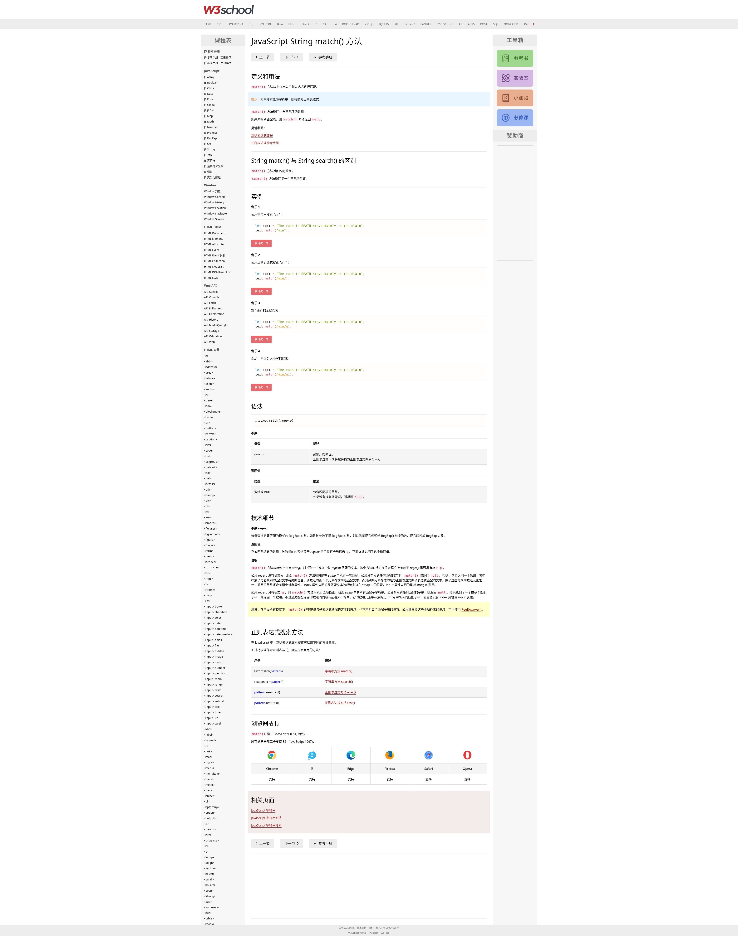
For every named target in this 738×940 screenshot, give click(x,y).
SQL (251, 24)
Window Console (214, 197)
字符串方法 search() (339, 682)
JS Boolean (211, 82)
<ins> (207, 601)
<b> (206, 395)
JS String (209, 149)
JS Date (208, 93)
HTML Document (214, 233)
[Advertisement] (366, 885)
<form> (208, 551)
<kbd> (208, 729)
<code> (208, 450)
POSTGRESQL (489, 24)
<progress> (211, 840)
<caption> (210, 439)
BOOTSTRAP (350, 24)
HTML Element (213, 238)
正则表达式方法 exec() (340, 692)
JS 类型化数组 (212, 177)
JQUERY (384, 24)
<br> (207, 422)
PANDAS (425, 24)
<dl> (207, 506)
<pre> (208, 835)
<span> (209, 890)
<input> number (214, 668)
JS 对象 (208, 155)
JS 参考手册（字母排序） (219, 63)
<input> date (212, 623)
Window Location (215, 208)
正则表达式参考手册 (265, 143)
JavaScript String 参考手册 (323, 57)
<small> (209, 879)
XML (397, 24)
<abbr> (208, 361)
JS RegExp (210, 138)
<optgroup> (211, 807)
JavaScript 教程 (515, 117)
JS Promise (211, 132)
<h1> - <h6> (211, 567)
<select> (209, 874)
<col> (207, 456)
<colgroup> (211, 461)
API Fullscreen (213, 308)
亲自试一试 (261, 243)
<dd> (207, 473)
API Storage (211, 330)
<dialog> (209, 495)
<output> (210, 818)
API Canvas (211, 291)
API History (211, 319)
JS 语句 (208, 171)
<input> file (211, 645)
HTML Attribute (214, 244)
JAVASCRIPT (235, 24)
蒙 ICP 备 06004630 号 (387, 927)
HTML (207, 24)
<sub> (208, 902)
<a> (206, 356)
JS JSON (209, 110)
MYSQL (368, 24)
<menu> (209, 768)
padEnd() (291, 57)
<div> (207, 500)
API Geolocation (214, 314)
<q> (206, 846)
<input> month (213, 662)
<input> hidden (214, 651)
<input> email (213, 640)
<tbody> (209, 924)
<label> (209, 734)
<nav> (208, 790)
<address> (211, 367)
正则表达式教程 (262, 135)
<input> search (214, 695)
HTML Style (211, 277)
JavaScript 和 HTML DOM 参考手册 (515, 58)
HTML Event (211, 250)
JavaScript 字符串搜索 (266, 825)
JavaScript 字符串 (263, 810)
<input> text (212, 707)
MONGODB (511, 24)
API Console (211, 297)
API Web (209, 342)
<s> (206, 851)
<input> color (212, 617)
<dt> (207, 512)
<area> (208, 372)
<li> (206, 746)
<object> (209, 796)
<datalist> (210, 467)
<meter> (209, 785)
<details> (210, 484)
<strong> (210, 896)
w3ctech (374, 932)
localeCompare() (262, 57)
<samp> (209, 857)
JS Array (209, 77)
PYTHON (265, 24)
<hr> (207, 573)
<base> (208, 400)
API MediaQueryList (216, 325)
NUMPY (410, 24)
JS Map (208, 116)
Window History (214, 202)
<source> (210, 885)
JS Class (209, 88)
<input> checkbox (215, 612)
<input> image (213, 656)
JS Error (209, 99)
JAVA (279, 24)
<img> (208, 595)
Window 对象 (212, 191)
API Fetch (210, 303)
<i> (206, 584)
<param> (210, 829)
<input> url (211, 718)
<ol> (206, 801)
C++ (325, 24)
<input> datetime (215, 629)
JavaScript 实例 (515, 78)
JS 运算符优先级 (213, 166)
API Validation (213, 336)
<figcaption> (212, 534)
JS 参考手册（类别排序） (219, 57)
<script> (209, 863)
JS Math (209, 121)
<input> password (215, 673)
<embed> (210, 523)
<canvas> (210, 434)
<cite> (208, 445)
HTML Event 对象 (214, 255)
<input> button (214, 606)
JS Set (207, 144)
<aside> (209, 383)
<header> (210, 562)
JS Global (209, 105)
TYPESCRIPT (444, 24)
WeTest (385, 932)
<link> (208, 751)
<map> (208, 757)
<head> (209, 556)
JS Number (211, 127)
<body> (209, 417)
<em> (207, 517)
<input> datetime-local (218, 634)
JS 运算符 (209, 160)
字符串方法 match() (338, 671)
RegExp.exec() (471, 609)
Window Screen (214, 219)
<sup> (208, 913)
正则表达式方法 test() (340, 703)
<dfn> (208, 489)
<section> (210, 868)
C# (335, 24)
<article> (209, 378)
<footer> (209, 545)
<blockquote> (212, 411)
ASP (526, 24)
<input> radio (213, 679)
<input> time (212, 712)
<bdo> (208, 406)
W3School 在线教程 (229, 9)
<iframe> (210, 590)
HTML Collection (214, 261)
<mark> (209, 762)
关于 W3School (347, 927)
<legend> (210, 740)
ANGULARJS (467, 24)
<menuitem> (212, 773)
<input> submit (214, 701)
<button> (210, 428)
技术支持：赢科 (365, 927)
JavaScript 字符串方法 (266, 818)
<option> (209, 812)
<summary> (211, 907)
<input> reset (212, 690)
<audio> (209, 389)
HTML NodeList (214, 266)
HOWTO (305, 24)
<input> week (212, 723)
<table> (209, 918)
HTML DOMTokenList (217, 272)
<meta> (209, 779)
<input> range (213, 684)
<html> (208, 578)
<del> (207, 478)
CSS (219, 24)
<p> (206, 824)
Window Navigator (216, 213)
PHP (291, 24)
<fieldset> (210, 528)
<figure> (209, 539)
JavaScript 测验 (515, 98)
